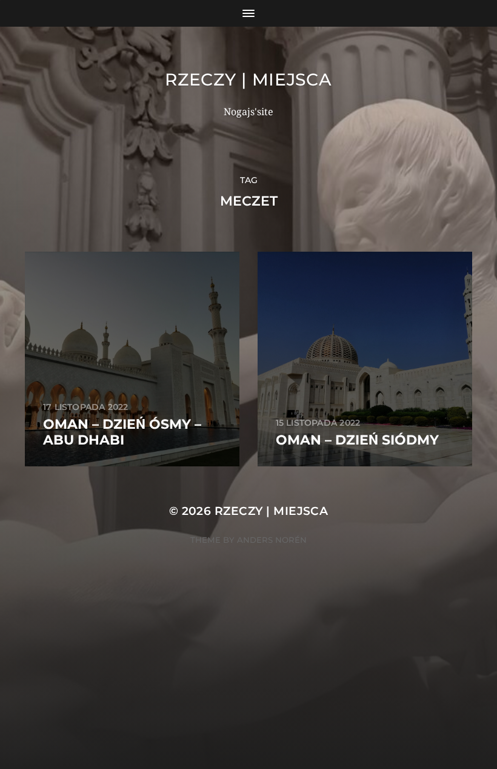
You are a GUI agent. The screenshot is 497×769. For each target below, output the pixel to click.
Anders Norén (272, 540)
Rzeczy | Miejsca (248, 79)
